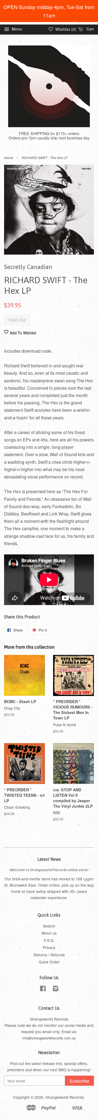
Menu (16, 29)
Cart (89, 29)
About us (49, 933)
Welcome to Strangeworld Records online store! (49, 870)
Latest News (49, 859)
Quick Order (49, 962)
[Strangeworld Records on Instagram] (56, 989)
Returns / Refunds (49, 954)
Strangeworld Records (64, 1097)
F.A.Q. (49, 940)
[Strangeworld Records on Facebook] (43, 989)
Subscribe (79, 1081)
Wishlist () (65, 29)
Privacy (49, 947)
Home (8, 157)
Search (49, 926)
